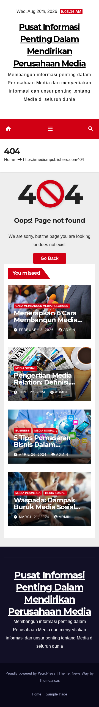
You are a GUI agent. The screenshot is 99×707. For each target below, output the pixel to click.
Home (9, 159)
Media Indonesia (27, 492)
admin (69, 330)
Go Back (50, 258)
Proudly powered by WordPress (31, 673)
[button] (90, 128)
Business (22, 430)
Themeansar (49, 680)
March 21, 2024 (34, 517)
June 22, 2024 (32, 392)
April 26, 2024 (33, 455)
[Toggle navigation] (50, 129)
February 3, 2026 (37, 330)
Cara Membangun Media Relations (41, 305)
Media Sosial (25, 368)
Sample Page (56, 694)
